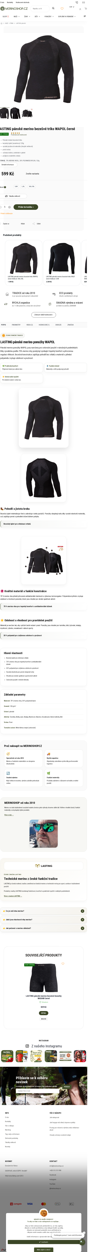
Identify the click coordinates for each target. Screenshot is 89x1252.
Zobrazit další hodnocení (43, 315)
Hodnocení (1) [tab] (44, 325)
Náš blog (8, 1130)
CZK (70, 7)
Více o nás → (9, 815)
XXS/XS (43, 1019)
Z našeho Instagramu (47, 1046)
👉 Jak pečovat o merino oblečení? (43, 928)
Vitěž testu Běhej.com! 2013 (14, 1176)
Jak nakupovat (54, 1117)
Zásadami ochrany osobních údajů (48, 1096)
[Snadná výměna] (23, 778)
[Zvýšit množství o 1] (9, 207)
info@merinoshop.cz (57, 1166)
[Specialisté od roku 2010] (23, 758)
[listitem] (23, 263)
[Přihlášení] (80, 9)
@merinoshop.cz (55, 1188)
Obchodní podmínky (11, 1138)
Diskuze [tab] (58, 325)
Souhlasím (44, 1242)
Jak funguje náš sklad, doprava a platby (62, 1122)
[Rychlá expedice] (64, 758)
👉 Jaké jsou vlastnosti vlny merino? (43, 919)
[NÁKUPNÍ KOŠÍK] (86, 8)
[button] (2, 263)
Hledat (54, 8)
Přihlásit (67, 1087)
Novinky (7, 1147)
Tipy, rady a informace (12, 1134)
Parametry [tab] (16, 325)
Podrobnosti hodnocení (19, 135)
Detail (43, 1013)
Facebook (53, 1175)
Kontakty (10, 2)
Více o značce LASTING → (13, 896)
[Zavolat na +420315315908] (79, 2)
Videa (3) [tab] (29, 325)
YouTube (52, 1184)
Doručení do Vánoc (11, 1166)
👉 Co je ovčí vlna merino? (43, 911)
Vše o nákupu (9, 1126)
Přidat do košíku (25, 207)
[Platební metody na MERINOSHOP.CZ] (16, 1204)
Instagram (53, 1179)
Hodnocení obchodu (22, 2)
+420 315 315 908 (55, 1170)
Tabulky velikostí (10, 1142)
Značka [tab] (70, 325)
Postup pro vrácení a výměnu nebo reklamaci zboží (64, 1129)
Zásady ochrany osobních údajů (60, 1135)
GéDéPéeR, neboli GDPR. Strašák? (16, 1171)
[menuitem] (5, 16)
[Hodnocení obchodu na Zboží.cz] (5, 1250)
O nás (2, 2)
